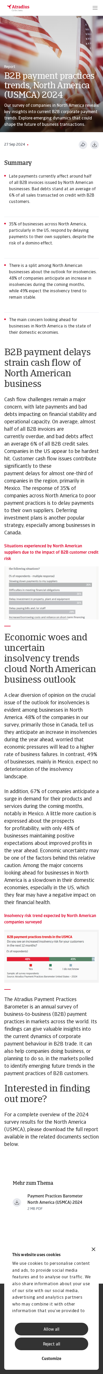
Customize (51, 1359)
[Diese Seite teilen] (83, 145)
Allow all (51, 1329)
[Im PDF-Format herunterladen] (94, 145)
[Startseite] (18, 8)
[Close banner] (93, 1249)
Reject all (51, 1344)
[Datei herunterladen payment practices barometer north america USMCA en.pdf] (17, 1202)
